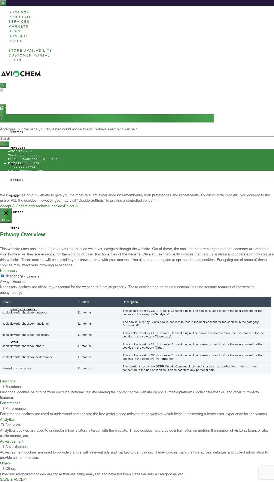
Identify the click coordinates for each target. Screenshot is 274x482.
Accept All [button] (8, 205)
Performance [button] (10, 402)
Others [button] (5, 463)
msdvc (95, 187)
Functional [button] (8, 381)
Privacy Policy (36, 187)
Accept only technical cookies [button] (40, 205)
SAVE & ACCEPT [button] (14, 479)
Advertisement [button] (11, 441)
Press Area (15, 187)
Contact (54, 187)
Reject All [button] (71, 205)
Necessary (14, 275)
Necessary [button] (8, 270)
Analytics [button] (7, 419)
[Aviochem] (21, 75)
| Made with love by (77, 187)
